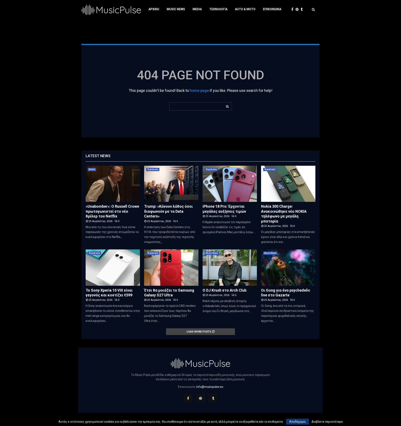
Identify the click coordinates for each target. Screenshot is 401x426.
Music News (176, 9)
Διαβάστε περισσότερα (327, 421)
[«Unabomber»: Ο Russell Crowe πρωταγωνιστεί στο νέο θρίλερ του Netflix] (113, 184)
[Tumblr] (303, 9)
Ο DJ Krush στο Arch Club (224, 290)
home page (199, 90)
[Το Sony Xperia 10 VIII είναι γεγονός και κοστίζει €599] (113, 267)
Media (197, 9)
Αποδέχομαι (297, 421)
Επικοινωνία (272, 9)
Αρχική (153, 9)
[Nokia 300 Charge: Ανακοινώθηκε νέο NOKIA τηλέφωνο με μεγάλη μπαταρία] (288, 184)
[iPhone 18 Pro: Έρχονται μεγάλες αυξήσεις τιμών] (230, 184)
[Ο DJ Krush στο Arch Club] (230, 267)
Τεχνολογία (218, 9)
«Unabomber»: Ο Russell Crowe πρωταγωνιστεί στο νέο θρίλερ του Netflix (112, 211)
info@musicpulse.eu (209, 386)
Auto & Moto (245, 9)
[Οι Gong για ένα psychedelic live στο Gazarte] (288, 267)
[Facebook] (293, 9)
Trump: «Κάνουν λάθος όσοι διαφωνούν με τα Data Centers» (168, 211)
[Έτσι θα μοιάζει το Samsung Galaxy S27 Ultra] (171, 267)
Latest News (98, 156)
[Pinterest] (298, 9)
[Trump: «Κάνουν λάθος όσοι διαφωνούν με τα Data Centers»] (171, 184)
